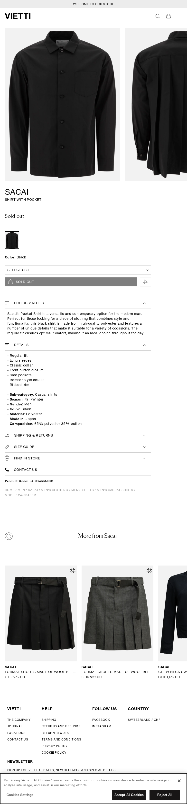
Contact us (25, 470)
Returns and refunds (61, 726)
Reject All (164, 795)
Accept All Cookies (129, 795)
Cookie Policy (54, 752)
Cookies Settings (20, 795)
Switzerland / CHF (144, 720)
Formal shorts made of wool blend (41, 671)
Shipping (49, 720)
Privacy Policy (55, 746)
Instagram (102, 726)
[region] (93, 788)
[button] (158, 16)
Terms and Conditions (61, 739)
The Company (18, 720)
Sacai (16, 192)
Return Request (56, 733)
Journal (15, 726)
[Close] (179, 781)
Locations (16, 733)
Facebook (101, 720)
